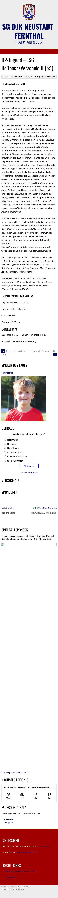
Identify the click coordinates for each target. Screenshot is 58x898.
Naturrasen (12, 439)
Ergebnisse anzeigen (29, 472)
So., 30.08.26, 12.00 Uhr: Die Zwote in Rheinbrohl (26, 787)
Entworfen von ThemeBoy (12, 889)
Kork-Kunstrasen (15, 452)
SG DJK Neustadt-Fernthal (29, 31)
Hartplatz (11, 444)
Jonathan (7, 372)
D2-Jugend (38, 76)
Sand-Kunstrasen (15, 460)
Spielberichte (49, 76)
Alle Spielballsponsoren (13, 772)
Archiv (29, 76)
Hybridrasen (13, 448)
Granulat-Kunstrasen (17, 456)
